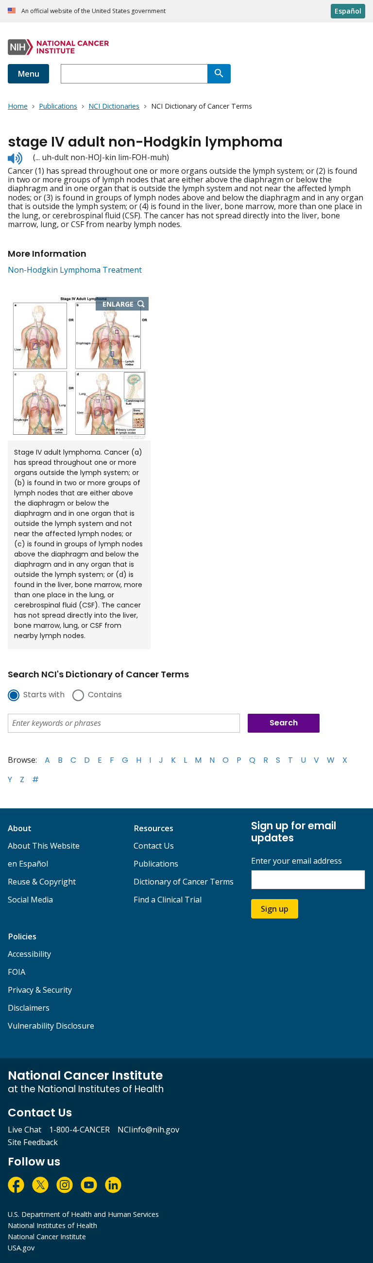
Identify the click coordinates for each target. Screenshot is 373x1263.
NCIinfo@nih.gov (148, 1129)
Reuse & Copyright (42, 881)
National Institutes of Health (52, 1225)
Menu (28, 73)
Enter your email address (296, 861)
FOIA (16, 972)
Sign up (274, 908)
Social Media (30, 899)
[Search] (219, 73)
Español (348, 11)
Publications (156, 863)
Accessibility (29, 954)
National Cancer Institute (47, 1236)
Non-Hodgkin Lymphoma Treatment (75, 269)
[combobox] (134, 73)
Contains (105, 695)
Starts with (44, 695)
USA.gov (21, 1247)
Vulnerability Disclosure (51, 1025)
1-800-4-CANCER (79, 1129)
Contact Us (154, 845)
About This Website (44, 845)
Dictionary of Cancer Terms (184, 881)
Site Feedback (33, 1142)
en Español (28, 863)
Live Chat (24, 1129)
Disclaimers (29, 1007)
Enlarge (125, 305)
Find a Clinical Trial (168, 899)
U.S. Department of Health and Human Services (83, 1214)
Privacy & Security (40, 989)
